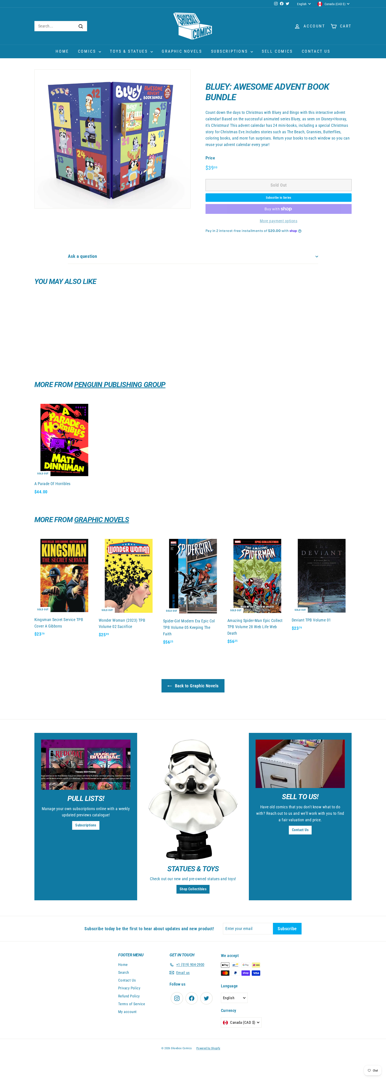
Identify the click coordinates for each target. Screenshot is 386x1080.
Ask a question (82, 256)
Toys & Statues (129, 51)
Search (123, 972)
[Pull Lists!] (85, 765)
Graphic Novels (182, 51)
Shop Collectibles (193, 889)
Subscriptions (230, 51)
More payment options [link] (278, 221)
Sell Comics (277, 51)
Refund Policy (129, 996)
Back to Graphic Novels (196, 685)
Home (62, 51)
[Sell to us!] (300, 764)
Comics (88, 51)
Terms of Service (131, 1004)
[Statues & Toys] (193, 800)
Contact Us (316, 51)
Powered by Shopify (208, 1048)
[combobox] (60, 26)
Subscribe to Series (278, 197)
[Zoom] (112, 139)
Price (210, 158)
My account (127, 1011)
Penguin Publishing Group (120, 384)
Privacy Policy (129, 988)
